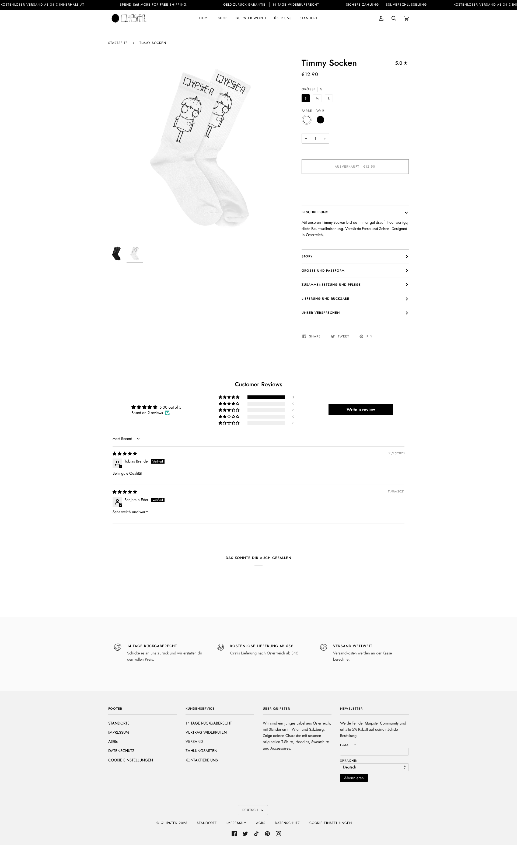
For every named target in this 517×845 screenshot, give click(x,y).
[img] (125, 453)
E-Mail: (348, 745)
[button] (229, 397)
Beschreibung (315, 212)
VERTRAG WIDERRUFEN (206, 732)
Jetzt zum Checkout (355, 189)
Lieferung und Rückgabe (325, 298)
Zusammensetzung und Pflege (331, 284)
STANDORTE (119, 723)
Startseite (118, 42)
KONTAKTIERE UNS (202, 760)
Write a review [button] (361, 409)
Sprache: (349, 760)
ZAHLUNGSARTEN (201, 750)
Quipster (169, 822)
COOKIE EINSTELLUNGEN (130, 760)
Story (307, 256)
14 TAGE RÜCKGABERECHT (209, 723)
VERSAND (194, 741)
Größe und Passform (323, 270)
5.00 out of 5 (170, 407)
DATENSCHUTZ (121, 750)
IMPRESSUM (118, 732)
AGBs (113, 741)
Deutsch (251, 810)
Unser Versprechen (321, 312)
